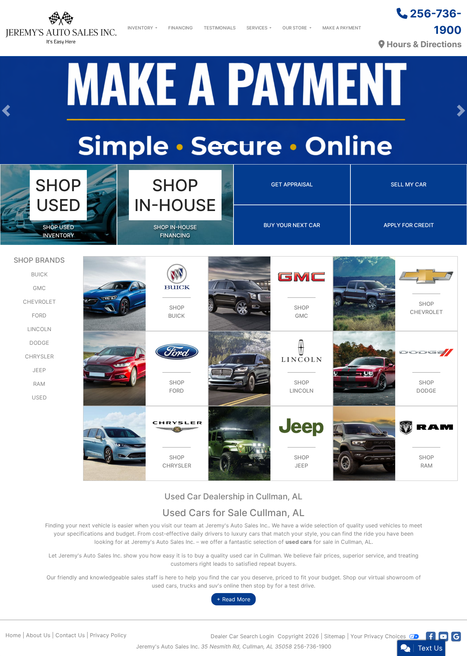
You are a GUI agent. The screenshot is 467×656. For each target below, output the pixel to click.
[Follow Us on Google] (456, 637)
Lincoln (39, 329)
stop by (263, 585)
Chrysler (39, 356)
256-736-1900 (312, 646)
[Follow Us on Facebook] (431, 637)
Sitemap (334, 636)
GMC (39, 288)
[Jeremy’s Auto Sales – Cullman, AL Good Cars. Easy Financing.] (233, 110)
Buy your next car (292, 225)
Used (39, 397)
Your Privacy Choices (379, 636)
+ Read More (233, 599)
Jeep (39, 370)
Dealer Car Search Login (242, 636)
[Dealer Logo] (61, 27)
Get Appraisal (292, 184)
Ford (39, 315)
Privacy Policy (108, 635)
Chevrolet (39, 301)
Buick (39, 274)
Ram (39, 383)
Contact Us (70, 635)
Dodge (39, 342)
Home (13, 635)
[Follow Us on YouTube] (443, 637)
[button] (6, 110)
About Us (38, 635)
